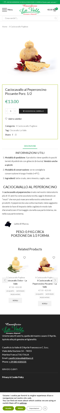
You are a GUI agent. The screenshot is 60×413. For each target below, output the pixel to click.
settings (23, 403)
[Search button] (56, 18)
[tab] (30, 146)
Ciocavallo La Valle (18, 130)
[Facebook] (12, 135)
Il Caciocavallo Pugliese (18, 26)
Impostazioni (34, 408)
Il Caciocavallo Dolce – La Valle (15, 282)
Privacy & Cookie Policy (13, 377)
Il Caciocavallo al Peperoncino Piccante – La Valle (45, 283)
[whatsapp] (15, 135)
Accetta (8, 408)
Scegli (15, 300)
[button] (3, 2)
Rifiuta (20, 408)
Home (4, 26)
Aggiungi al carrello (34, 111)
